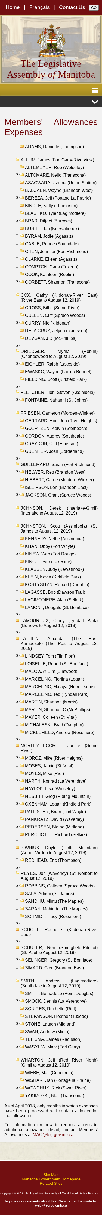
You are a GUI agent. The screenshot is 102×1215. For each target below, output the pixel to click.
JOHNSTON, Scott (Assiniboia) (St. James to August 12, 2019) (59, 528)
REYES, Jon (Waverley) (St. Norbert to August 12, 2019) (59, 876)
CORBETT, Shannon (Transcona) (57, 282)
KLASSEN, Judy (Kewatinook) (54, 569)
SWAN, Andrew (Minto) (47, 1031)
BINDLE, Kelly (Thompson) (51, 205)
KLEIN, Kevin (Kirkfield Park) (53, 577)
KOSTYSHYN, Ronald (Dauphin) (57, 584)
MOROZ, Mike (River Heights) (54, 758)
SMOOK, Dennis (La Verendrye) (56, 1001)
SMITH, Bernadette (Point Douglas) (59, 993)
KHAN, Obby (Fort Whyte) (50, 546)
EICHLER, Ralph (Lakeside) (52, 364)
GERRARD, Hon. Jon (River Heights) (61, 420)
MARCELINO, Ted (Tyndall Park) (56, 694)
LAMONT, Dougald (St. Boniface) (57, 607)
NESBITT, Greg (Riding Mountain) (58, 796)
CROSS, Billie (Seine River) (52, 307)
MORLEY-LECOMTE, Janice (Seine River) (59, 748)
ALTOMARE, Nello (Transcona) (55, 175)
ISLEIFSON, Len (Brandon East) (56, 487)
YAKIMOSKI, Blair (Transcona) (54, 1095)
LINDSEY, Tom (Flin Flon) (50, 656)
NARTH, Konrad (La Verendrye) (55, 781)
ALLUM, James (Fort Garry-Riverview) (57, 160)
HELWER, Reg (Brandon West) (55, 472)
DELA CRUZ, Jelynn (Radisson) (56, 330)
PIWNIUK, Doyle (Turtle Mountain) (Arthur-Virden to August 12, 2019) (59, 850)
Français (39, 7)
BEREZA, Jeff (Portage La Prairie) (58, 198)
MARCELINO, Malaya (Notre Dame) (60, 686)
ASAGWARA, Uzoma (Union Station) (61, 182)
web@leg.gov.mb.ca (51, 1205)
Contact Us (72, 7)
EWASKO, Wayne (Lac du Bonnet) (58, 371)
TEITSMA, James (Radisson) (53, 1039)
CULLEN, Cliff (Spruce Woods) (55, 315)
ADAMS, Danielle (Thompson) (54, 146)
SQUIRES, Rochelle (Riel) (50, 1008)
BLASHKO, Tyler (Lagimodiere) (55, 213)
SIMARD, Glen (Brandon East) (54, 968)
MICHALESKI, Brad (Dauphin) (54, 725)
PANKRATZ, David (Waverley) (54, 819)
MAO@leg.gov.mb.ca (53, 1134)
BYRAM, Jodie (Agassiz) (49, 236)
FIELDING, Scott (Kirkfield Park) (56, 379)
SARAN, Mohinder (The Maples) (56, 909)
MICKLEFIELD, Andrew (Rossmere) (59, 732)
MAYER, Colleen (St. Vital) (51, 717)
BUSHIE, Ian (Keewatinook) (52, 228)
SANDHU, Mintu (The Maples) (54, 901)
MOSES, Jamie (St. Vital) (49, 766)
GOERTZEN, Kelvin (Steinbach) (56, 428)
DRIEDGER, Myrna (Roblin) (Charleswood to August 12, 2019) (59, 354)
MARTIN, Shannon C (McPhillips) (57, 709)
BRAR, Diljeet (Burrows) (48, 221)
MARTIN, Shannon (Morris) (51, 702)
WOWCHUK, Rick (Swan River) (55, 1088)
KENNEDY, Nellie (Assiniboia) (54, 538)
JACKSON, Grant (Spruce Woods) (58, 495)
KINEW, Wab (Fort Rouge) (50, 554)
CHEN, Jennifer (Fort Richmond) (56, 251)
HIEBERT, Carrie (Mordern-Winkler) (59, 479)
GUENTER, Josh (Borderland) (54, 451)
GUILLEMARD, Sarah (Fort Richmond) (58, 464)
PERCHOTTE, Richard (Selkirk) (56, 834)
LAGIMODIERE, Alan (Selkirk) (54, 600)
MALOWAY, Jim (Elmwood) (51, 671)
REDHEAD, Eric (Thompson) (53, 860)
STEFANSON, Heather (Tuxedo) (56, 1016)
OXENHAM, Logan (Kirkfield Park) (58, 804)
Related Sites (51, 1183)
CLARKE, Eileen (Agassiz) (51, 259)
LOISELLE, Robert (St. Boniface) (56, 663)
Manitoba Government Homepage (51, 1179)
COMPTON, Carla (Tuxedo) (51, 267)
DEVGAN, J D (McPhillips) (50, 338)
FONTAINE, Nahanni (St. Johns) (56, 400)
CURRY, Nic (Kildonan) (47, 323)
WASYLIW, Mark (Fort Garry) (52, 1047)
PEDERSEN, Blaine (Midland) (54, 827)
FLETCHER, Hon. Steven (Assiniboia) (58, 392)
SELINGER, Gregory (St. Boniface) (58, 960)
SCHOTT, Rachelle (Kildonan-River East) (59, 932)
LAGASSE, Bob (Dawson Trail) (55, 592)
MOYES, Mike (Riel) (44, 773)
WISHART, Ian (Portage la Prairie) (58, 1080)
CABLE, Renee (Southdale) (52, 244)
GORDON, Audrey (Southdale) (54, 436)
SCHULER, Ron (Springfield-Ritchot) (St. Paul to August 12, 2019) (59, 950)
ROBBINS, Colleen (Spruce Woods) (60, 886)
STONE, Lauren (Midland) (50, 1024)
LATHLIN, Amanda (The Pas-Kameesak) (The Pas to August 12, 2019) (59, 643)
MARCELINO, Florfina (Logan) (54, 679)
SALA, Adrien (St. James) (49, 893)
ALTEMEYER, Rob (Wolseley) (54, 167)
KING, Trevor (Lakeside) (48, 561)
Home (13, 7)
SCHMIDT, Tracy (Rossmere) (53, 916)
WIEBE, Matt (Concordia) (49, 1072)
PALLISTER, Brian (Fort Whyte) (55, 811)
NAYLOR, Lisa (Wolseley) (50, 788)
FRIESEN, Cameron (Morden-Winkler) (58, 413)
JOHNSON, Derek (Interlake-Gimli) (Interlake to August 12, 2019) (59, 510)
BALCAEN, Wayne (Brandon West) (59, 190)
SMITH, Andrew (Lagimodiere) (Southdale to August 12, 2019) (59, 983)
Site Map (51, 1174)
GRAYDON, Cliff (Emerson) (51, 443)
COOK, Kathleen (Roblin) (49, 274)
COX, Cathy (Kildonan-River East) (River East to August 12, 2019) (59, 297)
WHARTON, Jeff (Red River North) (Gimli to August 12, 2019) (59, 1062)
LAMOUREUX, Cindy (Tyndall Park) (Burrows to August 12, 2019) (59, 623)
